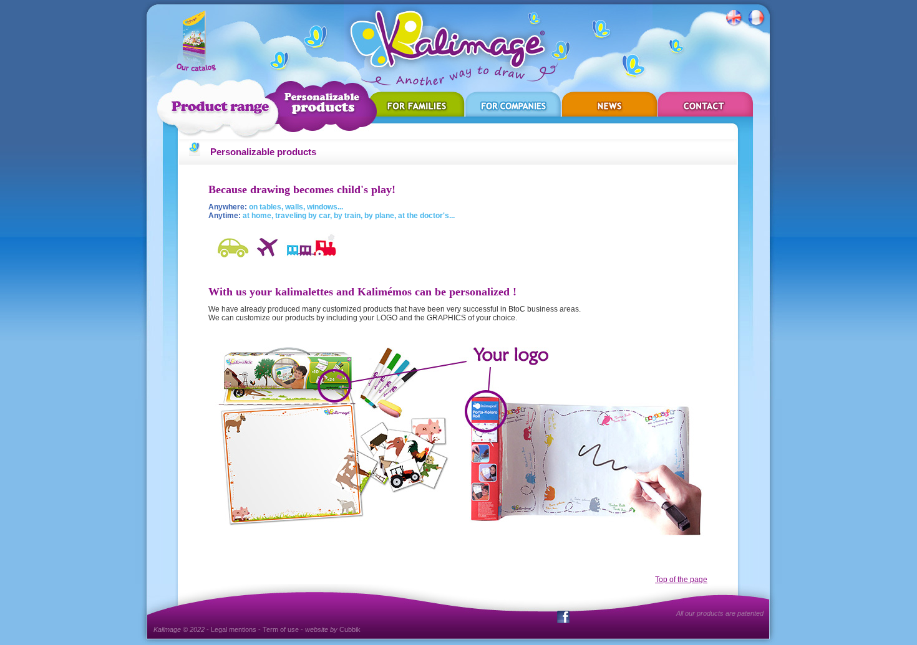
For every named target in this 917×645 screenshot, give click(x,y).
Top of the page (681, 579)
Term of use (281, 629)
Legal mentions (233, 629)
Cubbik (350, 629)
